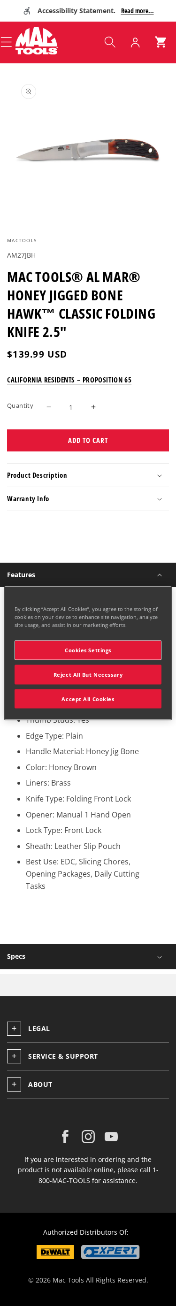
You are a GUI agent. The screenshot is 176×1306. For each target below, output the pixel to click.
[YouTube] (111, 1136)
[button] (109, 42)
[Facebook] (65, 1136)
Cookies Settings (88, 649)
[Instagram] (88, 1136)
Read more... (137, 10)
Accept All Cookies (87, 698)
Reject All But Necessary (88, 674)
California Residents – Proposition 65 (69, 379)
